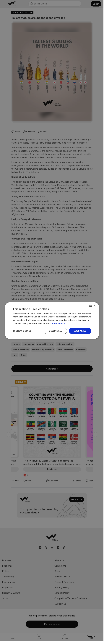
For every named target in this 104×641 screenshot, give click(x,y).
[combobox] (90, 306)
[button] (22, 330)
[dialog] (52, 320)
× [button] (94, 306)
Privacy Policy (58, 323)
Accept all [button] (80, 331)
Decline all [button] (55, 331)
